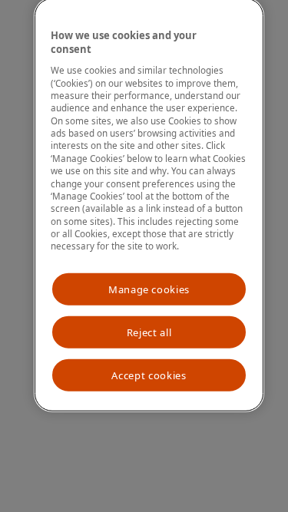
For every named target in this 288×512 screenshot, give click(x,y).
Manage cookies (149, 289)
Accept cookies (148, 375)
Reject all (149, 332)
